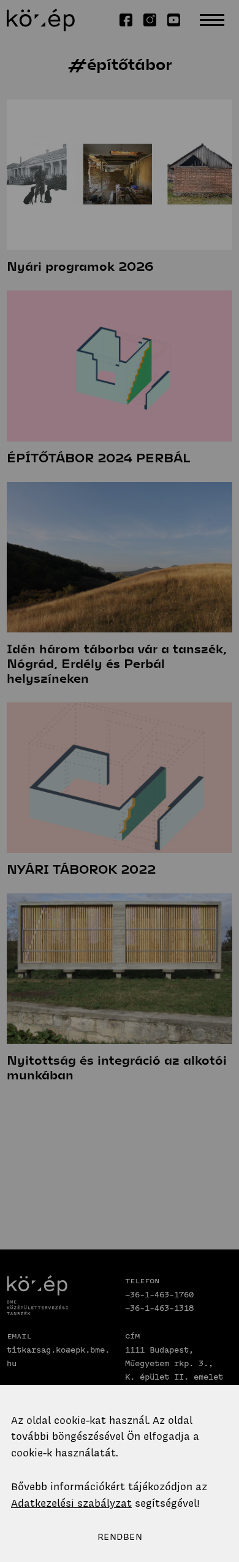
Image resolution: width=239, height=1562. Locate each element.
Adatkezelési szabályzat (71, 1503)
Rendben (119, 1537)
